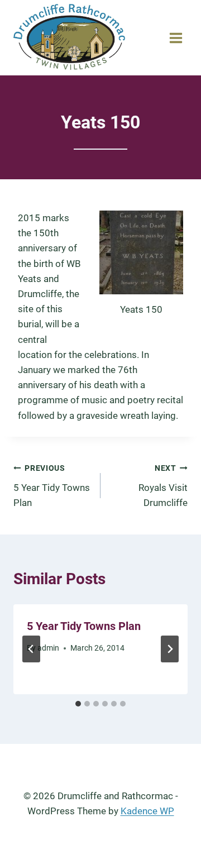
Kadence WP (147, 811)
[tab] (78, 703)
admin (48, 647)
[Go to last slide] (31, 649)
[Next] (170, 649)
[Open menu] (176, 37)
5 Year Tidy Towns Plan (51, 486)
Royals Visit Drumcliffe (163, 486)
